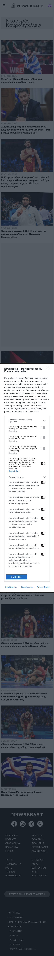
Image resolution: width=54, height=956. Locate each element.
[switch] (43, 427)
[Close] (48, 369)
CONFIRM (16, 577)
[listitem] (27, 421)
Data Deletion (10, 587)
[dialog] (27, 478)
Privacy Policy (43, 587)
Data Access (27, 587)
